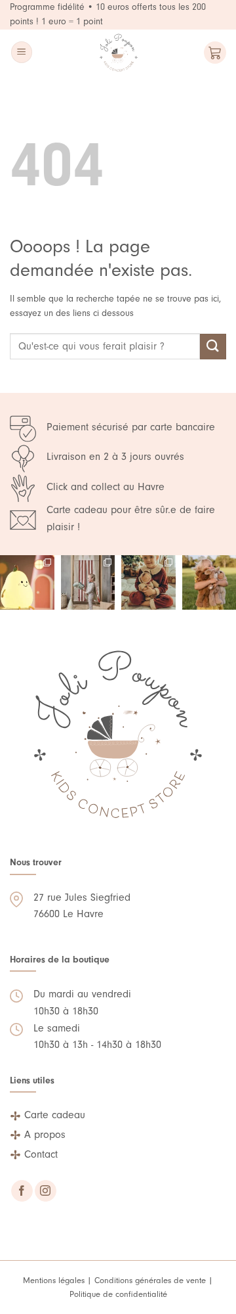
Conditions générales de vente (150, 1280)
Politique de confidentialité (118, 1294)
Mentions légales (54, 1280)
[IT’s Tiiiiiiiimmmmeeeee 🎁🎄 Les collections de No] (148, 582)
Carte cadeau (54, 1115)
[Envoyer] (213, 346)
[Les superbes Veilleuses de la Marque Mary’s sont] (27, 582)
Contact (41, 1154)
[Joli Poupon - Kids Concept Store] (118, 53)
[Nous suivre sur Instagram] (45, 1191)
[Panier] (215, 52)
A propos (45, 1135)
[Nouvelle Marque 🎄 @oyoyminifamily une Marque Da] (88, 582)
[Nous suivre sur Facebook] (22, 1191)
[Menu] (21, 52)
